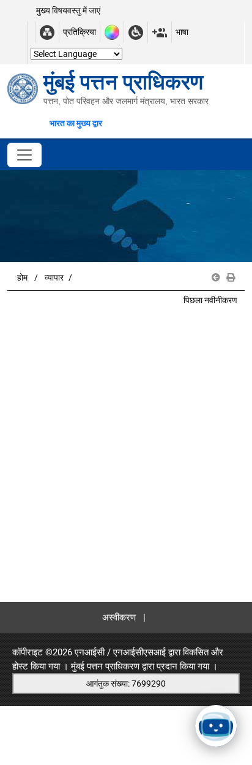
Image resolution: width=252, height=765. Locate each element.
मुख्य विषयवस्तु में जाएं (68, 10)
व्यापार (54, 277)
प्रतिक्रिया (79, 32)
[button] (216, 277)
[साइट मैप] (47, 32)
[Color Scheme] (112, 32)
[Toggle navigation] (24, 155)
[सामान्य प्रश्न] (31, 32)
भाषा (182, 32)
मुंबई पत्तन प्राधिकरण (105, 666)
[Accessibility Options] (135, 32)
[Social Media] (159, 32)
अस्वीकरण (119, 617)
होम (22, 277)
